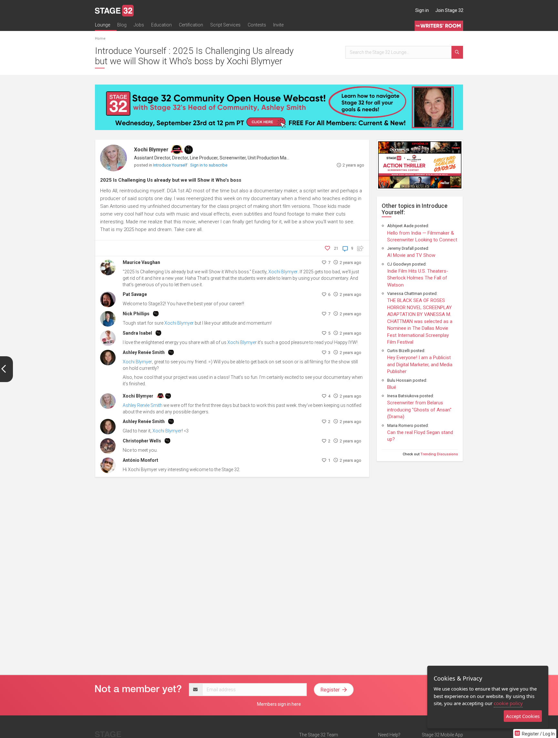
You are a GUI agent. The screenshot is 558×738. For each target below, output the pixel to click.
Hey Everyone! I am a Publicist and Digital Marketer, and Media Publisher (419, 364)
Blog (122, 24)
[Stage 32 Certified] (176, 150)
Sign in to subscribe (208, 165)
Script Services (225, 24)
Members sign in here (279, 704)
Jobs (139, 24)
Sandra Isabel (137, 333)
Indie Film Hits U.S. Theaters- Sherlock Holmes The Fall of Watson (417, 278)
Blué (391, 387)
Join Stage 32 (449, 10)
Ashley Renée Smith (144, 352)
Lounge (102, 24)
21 (336, 248)
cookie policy (508, 703)
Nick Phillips (136, 313)
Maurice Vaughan (141, 262)
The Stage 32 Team (318, 734)
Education (161, 24)
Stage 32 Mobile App (442, 734)
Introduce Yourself (170, 165)
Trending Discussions (439, 454)
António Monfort (140, 460)
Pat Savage (135, 294)
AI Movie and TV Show (411, 255)
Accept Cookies (523, 716)
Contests (257, 24)
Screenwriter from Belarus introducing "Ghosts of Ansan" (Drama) (419, 410)
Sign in (422, 10)
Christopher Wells (142, 440)
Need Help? (389, 734)
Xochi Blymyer (151, 150)
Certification (191, 24)
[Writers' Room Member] (188, 150)
